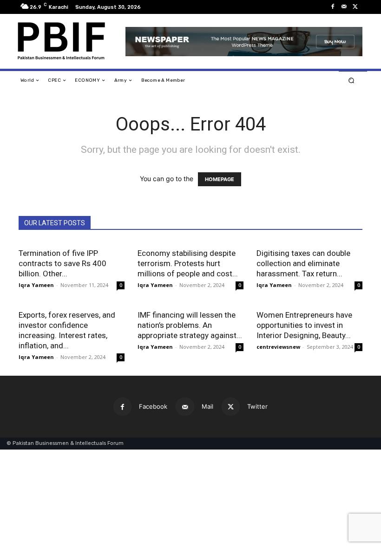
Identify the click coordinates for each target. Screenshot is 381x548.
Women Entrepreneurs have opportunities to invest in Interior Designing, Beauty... (304, 325)
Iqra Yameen (36, 284)
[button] (351, 81)
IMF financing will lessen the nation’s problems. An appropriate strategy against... (190, 325)
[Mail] (343, 7)
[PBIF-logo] (66, 41)
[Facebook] (332, 7)
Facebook (153, 406)
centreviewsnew (278, 346)
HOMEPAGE (219, 179)
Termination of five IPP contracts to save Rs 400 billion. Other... (62, 263)
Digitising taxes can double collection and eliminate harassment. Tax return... (303, 263)
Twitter (257, 406)
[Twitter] (355, 7)
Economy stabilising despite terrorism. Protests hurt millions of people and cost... (188, 263)
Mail (207, 406)
